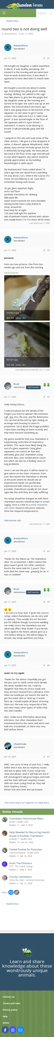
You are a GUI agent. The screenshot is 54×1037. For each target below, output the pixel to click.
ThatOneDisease (17, 852)
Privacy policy (10, 1009)
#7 (48, 756)
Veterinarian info (12, 520)
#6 (48, 665)
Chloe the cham (16, 880)
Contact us (9, 996)
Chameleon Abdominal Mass (26, 818)
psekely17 (14, 839)
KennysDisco (10, 33)
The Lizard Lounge (24, 866)
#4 (48, 551)
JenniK (12, 821)
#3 (48, 396)
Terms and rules (11, 1003)
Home (6, 1022)
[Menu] (4, 13)
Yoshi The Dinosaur (20, 863)
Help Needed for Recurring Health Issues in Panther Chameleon (29, 834)
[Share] (44, 58)
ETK (11, 866)
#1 (48, 58)
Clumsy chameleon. (20, 876)
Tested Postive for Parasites (25, 849)
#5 (48, 601)
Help (5, 1016)
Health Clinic (23, 821)
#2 (48, 250)
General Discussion (35, 880)
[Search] (51, 13)
